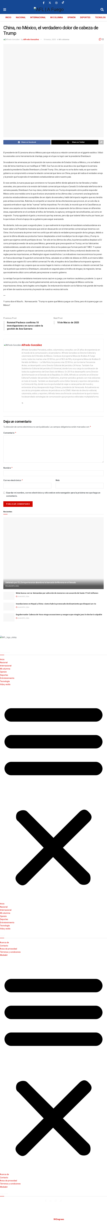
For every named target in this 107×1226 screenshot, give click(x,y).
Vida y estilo (5, 684)
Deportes (85, 17)
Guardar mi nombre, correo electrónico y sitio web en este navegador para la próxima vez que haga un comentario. (53, 494)
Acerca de (4, 942)
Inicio (8, 17)
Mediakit (4, 955)
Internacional (38, 17)
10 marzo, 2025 (49, 39)
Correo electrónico (13, 480)
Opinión (71, 17)
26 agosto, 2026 (13, 586)
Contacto (4, 946)
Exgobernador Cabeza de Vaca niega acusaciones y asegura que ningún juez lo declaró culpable (59, 614)
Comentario (9, 432)
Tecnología (5, 681)
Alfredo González (31, 39)
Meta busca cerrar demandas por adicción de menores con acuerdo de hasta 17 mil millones (57, 593)
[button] (53, 794)
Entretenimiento (7, 678)
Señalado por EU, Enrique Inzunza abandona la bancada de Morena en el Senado (40, 582)
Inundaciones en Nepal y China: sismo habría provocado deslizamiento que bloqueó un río (56, 604)
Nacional (21, 17)
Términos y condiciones (10, 952)
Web (57, 480)
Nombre (8, 468)
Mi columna (56, 17)
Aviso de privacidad (8, 949)
